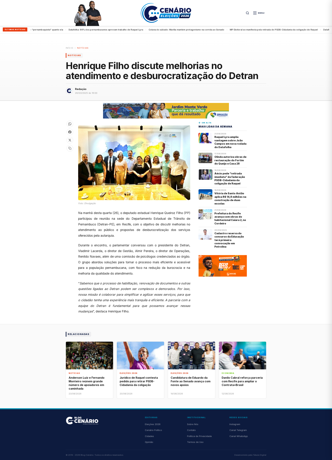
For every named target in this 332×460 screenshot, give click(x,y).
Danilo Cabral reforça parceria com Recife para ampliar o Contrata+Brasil (242, 381)
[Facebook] (70, 132)
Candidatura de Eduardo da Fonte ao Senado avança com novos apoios (190, 381)
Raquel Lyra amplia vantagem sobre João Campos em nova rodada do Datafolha (230, 141)
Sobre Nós (192, 424)
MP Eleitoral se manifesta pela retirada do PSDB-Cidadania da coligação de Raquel (261, 29)
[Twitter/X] (70, 140)
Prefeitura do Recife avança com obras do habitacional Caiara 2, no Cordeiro (230, 218)
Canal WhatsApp (238, 436)
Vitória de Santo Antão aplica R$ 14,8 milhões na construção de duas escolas (230, 198)
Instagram (234, 424)
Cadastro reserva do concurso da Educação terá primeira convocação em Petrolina (229, 240)
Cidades (149, 436)
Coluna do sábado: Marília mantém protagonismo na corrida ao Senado (173, 29)
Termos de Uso (195, 442)
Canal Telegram (238, 430)
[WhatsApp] (70, 124)
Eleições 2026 (152, 424)
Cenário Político (153, 430)
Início (69, 48)
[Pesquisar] (247, 13)
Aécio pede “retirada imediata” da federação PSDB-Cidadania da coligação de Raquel (229, 178)
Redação (80, 89)
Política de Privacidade (199, 436)
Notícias (83, 48)
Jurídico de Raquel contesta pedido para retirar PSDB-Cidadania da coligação (139, 381)
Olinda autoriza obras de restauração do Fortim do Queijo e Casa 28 (230, 160)
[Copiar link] (70, 148)
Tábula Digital (259, 455)
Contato (191, 430)
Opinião (149, 442)
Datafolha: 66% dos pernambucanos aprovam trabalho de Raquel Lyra (93, 29)
